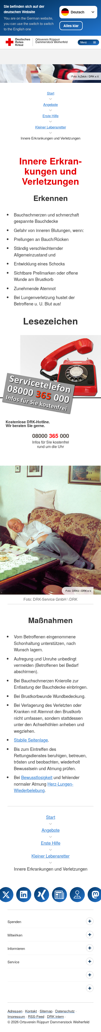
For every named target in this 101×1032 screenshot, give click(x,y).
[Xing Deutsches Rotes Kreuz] (41, 894)
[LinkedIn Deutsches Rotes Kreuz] (23, 894)
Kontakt (31, 1010)
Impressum (16, 1016)
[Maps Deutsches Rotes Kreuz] (77, 894)
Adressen (15, 1010)
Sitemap (46, 1010)
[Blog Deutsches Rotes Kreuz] (59, 894)
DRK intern (55, 1016)
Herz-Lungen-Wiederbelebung (43, 787)
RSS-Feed (36, 1016)
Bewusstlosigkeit (36, 777)
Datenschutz (65, 1010)
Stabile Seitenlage (31, 740)
